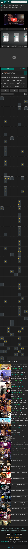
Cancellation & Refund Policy (7, 530)
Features (11, 528)
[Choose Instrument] (15, 46)
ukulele (12, 46)
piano (8, 46)
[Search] (26, 2)
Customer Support (23, 530)
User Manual (15, 530)
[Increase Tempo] (7, 29)
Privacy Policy (23, 528)
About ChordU (5, 528)
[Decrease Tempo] (2, 29)
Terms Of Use (16, 528)
